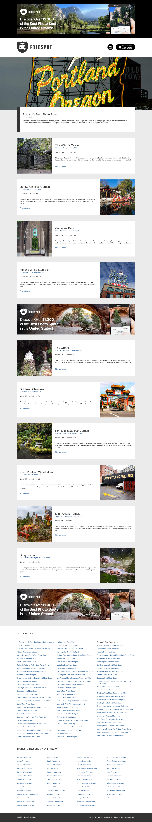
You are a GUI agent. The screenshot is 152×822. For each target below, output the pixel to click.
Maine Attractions (53, 783)
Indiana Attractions (54, 765)
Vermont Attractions (114, 776)
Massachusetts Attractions (56, 790)
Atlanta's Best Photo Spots (26, 658)
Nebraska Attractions (84, 761)
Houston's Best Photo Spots (67, 645)
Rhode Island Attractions (86, 805)
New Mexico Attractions (85, 776)
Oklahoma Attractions (85, 794)
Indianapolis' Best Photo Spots (68, 652)
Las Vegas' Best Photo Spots (67, 668)
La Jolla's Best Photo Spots (67, 665)
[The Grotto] (34, 358)
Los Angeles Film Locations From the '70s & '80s (75, 671)
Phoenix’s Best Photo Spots (67, 737)
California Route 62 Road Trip (28, 681)
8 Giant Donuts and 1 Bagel (27, 652)
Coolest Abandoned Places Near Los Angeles (34, 697)
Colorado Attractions (24, 776)
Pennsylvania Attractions (86, 801)
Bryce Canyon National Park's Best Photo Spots (34, 678)
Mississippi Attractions (55, 801)
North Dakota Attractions (86, 787)
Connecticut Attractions (25, 779)
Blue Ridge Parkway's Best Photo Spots (31, 671)
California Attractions (24, 772)
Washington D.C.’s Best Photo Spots (110, 726)
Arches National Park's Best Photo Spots (32, 655)
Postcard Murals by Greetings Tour (110, 645)
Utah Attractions (113, 772)
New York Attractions (84, 779)
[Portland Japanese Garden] (34, 441)
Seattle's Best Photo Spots (107, 675)
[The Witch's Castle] (34, 156)
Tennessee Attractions (115, 765)
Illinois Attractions (53, 761)
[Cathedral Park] (34, 239)
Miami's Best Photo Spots (66, 697)
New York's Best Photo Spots (67, 714)
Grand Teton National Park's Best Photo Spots (34, 730)
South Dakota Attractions (116, 761)
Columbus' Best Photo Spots (27, 694)
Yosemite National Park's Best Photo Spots (113, 732)
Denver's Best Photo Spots (27, 711)
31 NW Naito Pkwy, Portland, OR (32, 272)
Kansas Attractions (54, 772)
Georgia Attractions (24, 790)
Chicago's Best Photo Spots (27, 691)
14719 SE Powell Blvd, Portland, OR (68, 516)
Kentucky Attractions (54, 776)
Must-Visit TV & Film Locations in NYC (71, 704)
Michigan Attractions (54, 794)
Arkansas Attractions (24, 768)
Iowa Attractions (53, 768)
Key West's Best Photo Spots (67, 662)
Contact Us (129, 817)
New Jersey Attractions (85, 772)
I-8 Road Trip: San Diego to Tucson (70, 649)
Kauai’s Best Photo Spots (66, 658)
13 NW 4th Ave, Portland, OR (30, 392)
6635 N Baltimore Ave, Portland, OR (68, 231)
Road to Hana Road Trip (106, 652)
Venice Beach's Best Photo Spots (109, 722)
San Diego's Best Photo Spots (108, 662)
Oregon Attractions (84, 798)
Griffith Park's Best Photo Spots (28, 737)
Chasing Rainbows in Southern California (32, 688)
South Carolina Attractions (116, 757)
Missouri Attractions (54, 805)
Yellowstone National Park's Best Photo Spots (114, 729)
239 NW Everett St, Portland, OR (32, 189)
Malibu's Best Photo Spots (66, 688)
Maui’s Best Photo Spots (66, 691)
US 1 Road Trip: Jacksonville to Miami (111, 719)
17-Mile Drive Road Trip (25, 645)
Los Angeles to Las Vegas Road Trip (70, 684)
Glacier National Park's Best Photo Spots (32, 727)
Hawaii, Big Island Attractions (27, 794)
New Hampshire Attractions (87, 768)
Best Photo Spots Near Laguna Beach (31, 668)
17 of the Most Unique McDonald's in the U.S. (34, 649)
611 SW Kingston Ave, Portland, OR (68, 433)
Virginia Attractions (114, 779)
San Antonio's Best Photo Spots (109, 658)
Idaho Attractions (53, 757)
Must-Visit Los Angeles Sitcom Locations (72, 701)
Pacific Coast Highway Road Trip (69, 730)
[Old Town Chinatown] (117, 400)
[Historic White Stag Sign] (117, 280)
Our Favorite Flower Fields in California (71, 727)
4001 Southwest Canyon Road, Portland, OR (36, 558)
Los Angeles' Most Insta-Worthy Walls (71, 675)
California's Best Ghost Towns (28, 684)
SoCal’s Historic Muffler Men (107, 690)
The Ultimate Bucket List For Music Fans (112, 713)
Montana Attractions (84, 757)
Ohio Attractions (83, 790)
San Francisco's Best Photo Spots (109, 665)
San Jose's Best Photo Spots (108, 668)
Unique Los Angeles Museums (108, 716)
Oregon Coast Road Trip (66, 724)
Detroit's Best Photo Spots (26, 714)
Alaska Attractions (23, 761)
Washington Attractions (115, 783)
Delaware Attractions (24, 783)
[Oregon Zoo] (117, 565)
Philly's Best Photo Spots (66, 733)
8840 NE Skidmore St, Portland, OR (68, 350)
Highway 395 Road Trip (65, 642)
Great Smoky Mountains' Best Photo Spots (33, 733)
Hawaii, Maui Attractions (26, 801)
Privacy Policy (106, 817)
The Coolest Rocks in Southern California (112, 706)
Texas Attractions (113, 768)
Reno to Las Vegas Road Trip (108, 649)
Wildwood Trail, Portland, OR (66, 148)
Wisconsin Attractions (115, 794)
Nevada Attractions (84, 765)
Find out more (60, 166)
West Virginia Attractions (116, 790)
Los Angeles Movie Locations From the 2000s (74, 678)
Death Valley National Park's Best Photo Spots (34, 707)
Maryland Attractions (54, 787)
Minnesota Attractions (55, 798)
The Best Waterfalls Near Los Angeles (111, 700)
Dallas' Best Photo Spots (26, 704)
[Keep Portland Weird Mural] (117, 482)
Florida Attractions (23, 787)
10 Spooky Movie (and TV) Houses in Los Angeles (35, 642)
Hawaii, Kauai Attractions (26, 798)
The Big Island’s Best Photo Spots (109, 703)
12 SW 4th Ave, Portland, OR (30, 475)
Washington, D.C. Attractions (117, 787)
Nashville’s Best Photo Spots (67, 707)
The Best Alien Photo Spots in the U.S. (111, 693)
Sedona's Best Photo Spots (107, 678)
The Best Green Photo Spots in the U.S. (112, 696)
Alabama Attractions (24, 757)
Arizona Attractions (24, 765)
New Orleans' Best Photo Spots (68, 711)
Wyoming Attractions (114, 798)
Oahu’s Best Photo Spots (66, 717)
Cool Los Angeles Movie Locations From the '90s (35, 701)
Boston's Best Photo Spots (26, 675)
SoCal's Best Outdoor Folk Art (108, 686)
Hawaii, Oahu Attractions (26, 805)
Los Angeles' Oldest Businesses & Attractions (73, 681)
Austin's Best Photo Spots (26, 662)
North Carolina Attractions (86, 783)
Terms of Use (119, 817)
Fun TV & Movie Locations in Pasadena (31, 724)
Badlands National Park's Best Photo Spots (33, 665)
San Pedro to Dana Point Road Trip (110, 671)
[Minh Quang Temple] (34, 524)
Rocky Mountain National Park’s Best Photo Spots (115, 655)
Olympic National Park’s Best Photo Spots (72, 720)
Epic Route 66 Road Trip (26, 720)
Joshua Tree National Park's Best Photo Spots (74, 655)
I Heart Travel (94, 817)
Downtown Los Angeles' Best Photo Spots (32, 717)
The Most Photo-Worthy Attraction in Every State (115, 709)
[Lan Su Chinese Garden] (117, 197)
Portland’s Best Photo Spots (107, 642)
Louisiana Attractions (54, 779)
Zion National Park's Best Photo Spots (111, 735)
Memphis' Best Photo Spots (67, 694)
